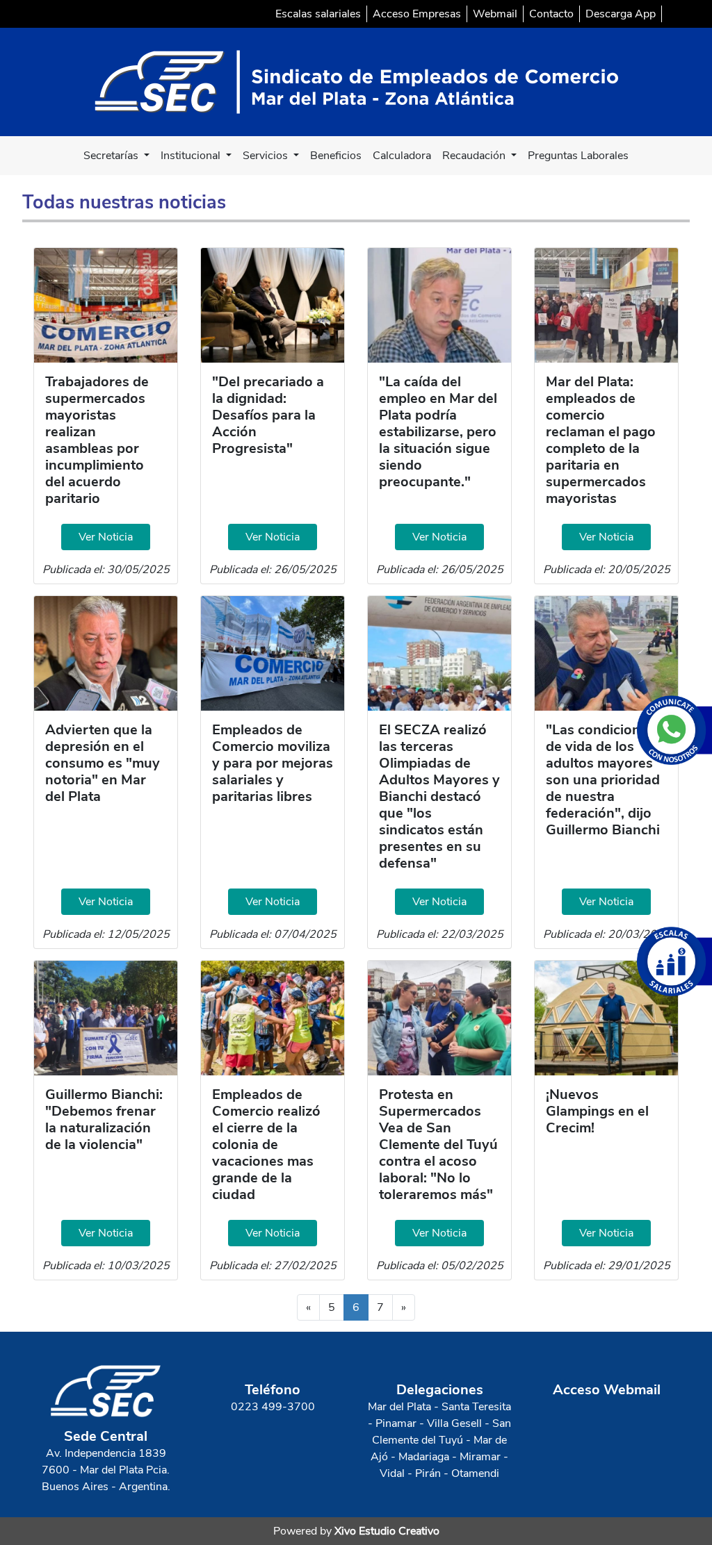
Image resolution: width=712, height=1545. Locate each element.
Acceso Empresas (417, 14)
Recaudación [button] (475, 155)
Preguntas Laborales (578, 155)
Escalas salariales (318, 14)
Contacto (551, 14)
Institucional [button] (192, 155)
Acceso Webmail (607, 1389)
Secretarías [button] (112, 155)
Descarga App (620, 14)
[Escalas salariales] (674, 961)
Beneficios (336, 155)
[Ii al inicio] (356, 81)
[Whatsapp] (674, 730)
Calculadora (402, 155)
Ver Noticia (106, 537)
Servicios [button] (267, 155)
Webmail (495, 14)
